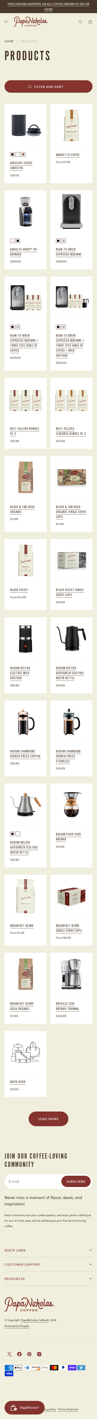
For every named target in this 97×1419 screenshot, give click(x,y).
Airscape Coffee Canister (21, 165)
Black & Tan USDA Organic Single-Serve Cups (71, 511)
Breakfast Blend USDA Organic (22, 1006)
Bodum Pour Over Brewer (68, 836)
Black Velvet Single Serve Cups (70, 592)
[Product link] (26, 324)
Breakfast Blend (22, 925)
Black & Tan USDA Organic (22, 509)
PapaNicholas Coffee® (35, 1320)
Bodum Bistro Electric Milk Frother (20, 673)
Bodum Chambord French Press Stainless (68, 756)
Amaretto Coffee (68, 154)
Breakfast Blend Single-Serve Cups (69, 928)
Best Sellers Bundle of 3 (24, 431)
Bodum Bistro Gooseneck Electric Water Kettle (70, 673)
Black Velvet (19, 589)
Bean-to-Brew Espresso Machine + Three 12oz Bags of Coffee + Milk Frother (70, 345)
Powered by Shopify (17, 1326)
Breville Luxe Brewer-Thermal (67, 1006)
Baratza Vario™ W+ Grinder (24, 251)
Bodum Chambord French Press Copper (25, 753)
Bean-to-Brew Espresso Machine (69, 251)
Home (9, 41)
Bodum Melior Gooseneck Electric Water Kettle (24, 847)
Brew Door (17, 1081)
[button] (6, 22)
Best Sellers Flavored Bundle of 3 (71, 431)
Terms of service (68, 1409)
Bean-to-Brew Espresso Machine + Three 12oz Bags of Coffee (24, 342)
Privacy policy (47, 1409)
